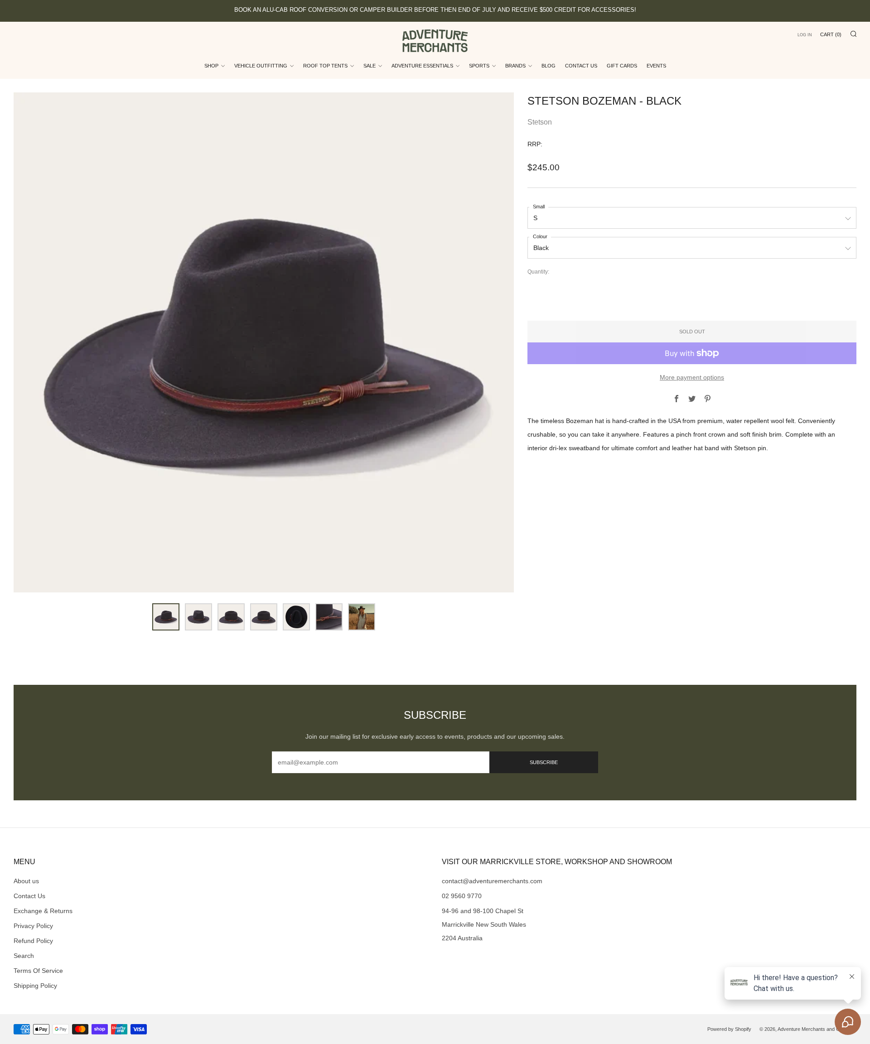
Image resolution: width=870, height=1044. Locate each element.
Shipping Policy (35, 985)
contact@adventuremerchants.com (492, 881)
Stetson (539, 122)
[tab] (165, 616)
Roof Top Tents (325, 65)
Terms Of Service (38, 970)
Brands (515, 65)
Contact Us (581, 65)
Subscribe (544, 762)
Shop (211, 65)
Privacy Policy (33, 925)
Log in (805, 35)
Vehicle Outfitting (260, 65)
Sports (479, 65)
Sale (369, 65)
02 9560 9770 (462, 896)
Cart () (830, 34)
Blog (548, 65)
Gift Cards (622, 65)
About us (26, 881)
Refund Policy (33, 940)
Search (24, 955)
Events (656, 65)
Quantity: (538, 272)
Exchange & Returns (43, 910)
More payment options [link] (692, 377)
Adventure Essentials (422, 65)
